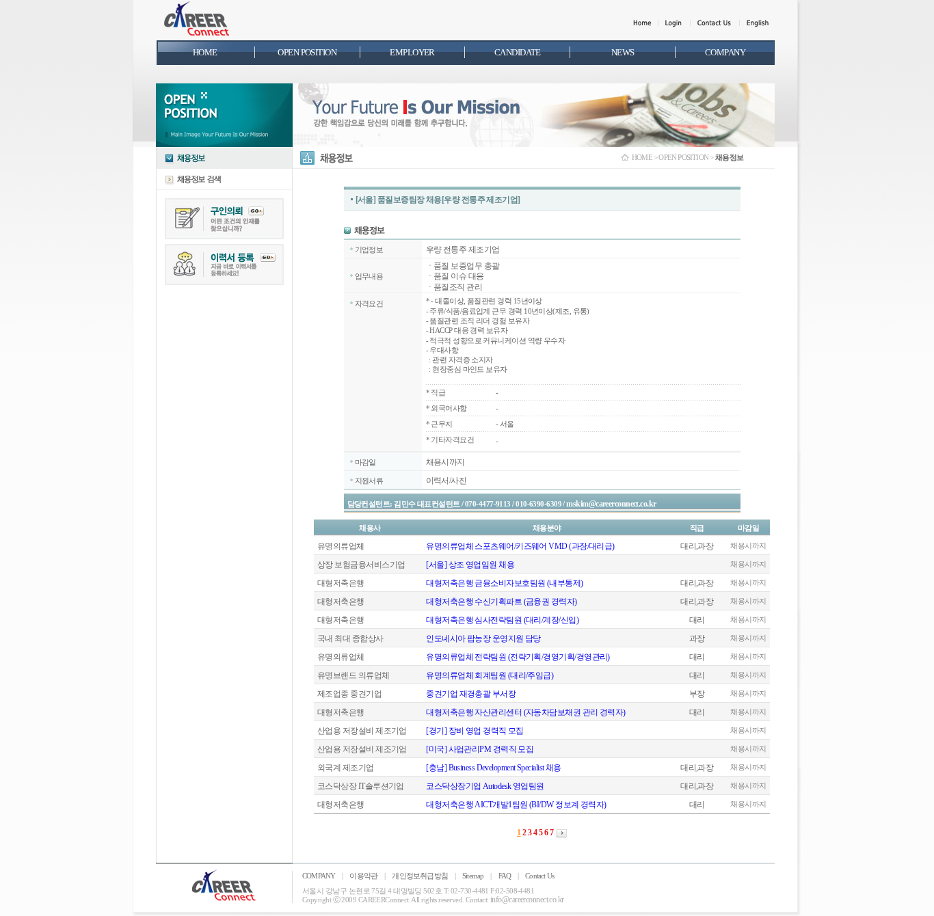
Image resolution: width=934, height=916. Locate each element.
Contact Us (539, 876)
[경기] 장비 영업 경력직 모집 (475, 731)
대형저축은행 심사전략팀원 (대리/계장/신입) (502, 620)
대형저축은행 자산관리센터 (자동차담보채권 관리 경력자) (526, 712)
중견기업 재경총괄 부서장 (471, 694)
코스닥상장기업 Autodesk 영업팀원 (485, 786)
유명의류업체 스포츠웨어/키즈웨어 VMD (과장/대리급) (520, 546)
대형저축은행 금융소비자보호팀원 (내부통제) (504, 583)
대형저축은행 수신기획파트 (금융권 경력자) (501, 601)
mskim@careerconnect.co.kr (611, 504)
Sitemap (472, 876)
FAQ (504, 876)
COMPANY (318, 876)
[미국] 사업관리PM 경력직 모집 (479, 749)
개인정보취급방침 (420, 876)
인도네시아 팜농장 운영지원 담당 (483, 638)
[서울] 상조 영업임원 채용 (470, 564)
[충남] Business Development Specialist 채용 (493, 767)
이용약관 (363, 876)
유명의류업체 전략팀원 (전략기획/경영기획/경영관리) (518, 657)
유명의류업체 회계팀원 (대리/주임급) (489, 675)
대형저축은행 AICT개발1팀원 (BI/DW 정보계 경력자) (516, 804)
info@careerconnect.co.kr (527, 899)
